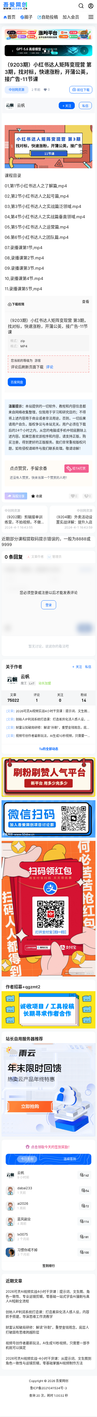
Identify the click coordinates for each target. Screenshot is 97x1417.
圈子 (28, 17)
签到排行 (48, 1266)
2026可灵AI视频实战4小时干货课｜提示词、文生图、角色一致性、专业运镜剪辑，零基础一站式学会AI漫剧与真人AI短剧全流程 (48, 1296)
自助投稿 (49, 17)
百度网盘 (17, 382)
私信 (85, 106)
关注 (68, 106)
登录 (49, 605)
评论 (49, 367)
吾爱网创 (61, 1381)
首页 (11, 17)
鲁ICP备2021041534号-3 (48, 1388)
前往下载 (83, 90)
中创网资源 (16, 90)
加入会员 (71, 17)
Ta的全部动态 (48, 749)
